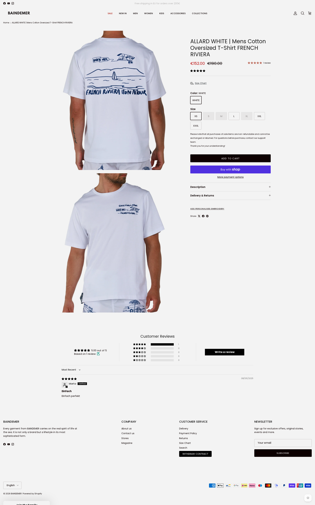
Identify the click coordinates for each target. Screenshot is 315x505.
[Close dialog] (217, 220)
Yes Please (190, 252)
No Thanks (189, 264)
